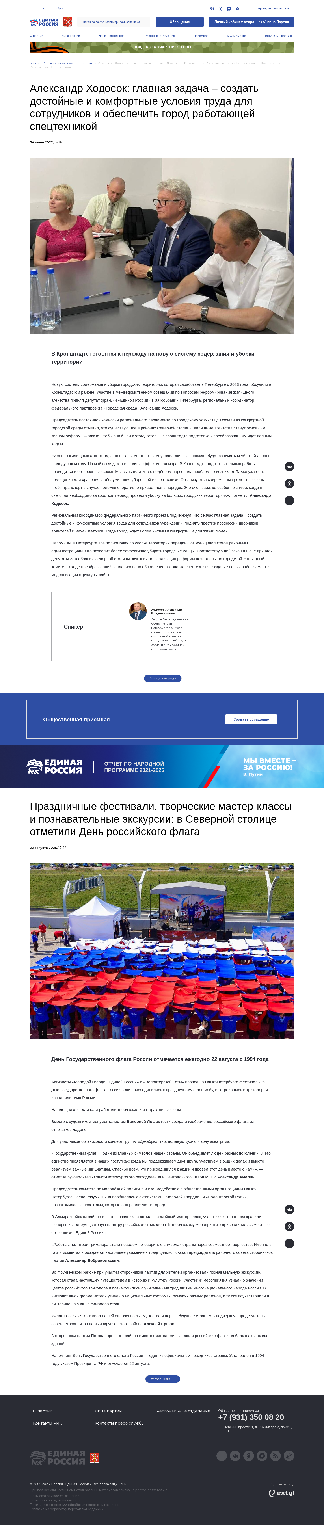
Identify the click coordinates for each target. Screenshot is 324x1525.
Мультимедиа (237, 35)
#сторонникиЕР (162, 1379)
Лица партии (71, 35)
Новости (87, 63)
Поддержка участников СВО (162, 47)
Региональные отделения (183, 1411)
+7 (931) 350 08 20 (251, 1417)
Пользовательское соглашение (54, 1496)
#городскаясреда (163, 678)
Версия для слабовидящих (273, 8)
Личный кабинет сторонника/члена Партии (251, 22)
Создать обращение (251, 719)
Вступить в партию (278, 35)
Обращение (180, 22)
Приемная (201, 35)
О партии (36, 35)
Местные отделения (160, 35)
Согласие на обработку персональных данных (66, 1509)
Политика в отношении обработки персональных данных (75, 1505)
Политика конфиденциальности (55, 1500)
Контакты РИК (47, 1423)
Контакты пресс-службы (120, 1423)
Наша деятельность (113, 35)
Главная (35, 63)
